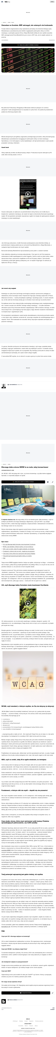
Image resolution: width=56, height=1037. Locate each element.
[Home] (7, 2)
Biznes (26, 1025)
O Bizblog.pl (15, 1021)
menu (52, 1)
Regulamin (31, 1021)
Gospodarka (20, 1025)
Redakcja (21, 1021)
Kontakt (26, 1021)
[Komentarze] (48, 482)
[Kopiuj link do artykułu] (53, 482)
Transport (31, 1025)
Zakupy (36, 1025)
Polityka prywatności (39, 1021)
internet (52, 1009)
